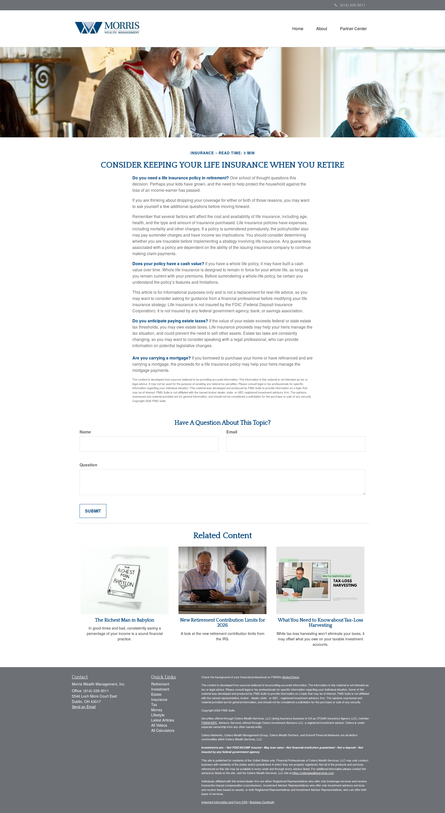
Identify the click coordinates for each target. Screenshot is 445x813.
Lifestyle (158, 714)
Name (85, 432)
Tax (154, 704)
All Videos (159, 725)
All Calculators (162, 730)
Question (88, 465)
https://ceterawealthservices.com (313, 773)
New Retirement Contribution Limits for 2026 (222, 622)
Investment (160, 689)
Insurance (159, 699)
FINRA (205, 722)
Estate (156, 694)
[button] (321, 28)
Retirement (160, 683)
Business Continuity (262, 802)
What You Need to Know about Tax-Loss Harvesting (320, 622)
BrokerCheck (291, 677)
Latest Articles (162, 720)
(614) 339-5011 (352, 4)
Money (156, 709)
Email (231, 432)
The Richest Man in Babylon (124, 620)
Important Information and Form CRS (224, 802)
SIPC (214, 722)
